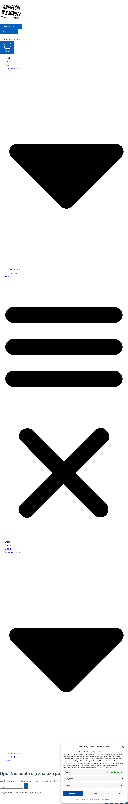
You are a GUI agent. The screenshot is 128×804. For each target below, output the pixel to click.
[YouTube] (126, 802)
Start (7, 58)
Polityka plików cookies (85, 799)
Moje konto (15, 269)
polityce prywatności (105, 768)
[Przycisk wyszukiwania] (26, 786)
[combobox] (11, 787)
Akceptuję (73, 793)
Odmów (94, 793)
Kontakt (9, 276)
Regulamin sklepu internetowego (39, 798)
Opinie (8, 65)
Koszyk (13, 273)
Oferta (8, 61)
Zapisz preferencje (114, 793)
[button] (123, 746)
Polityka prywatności (102, 799)
